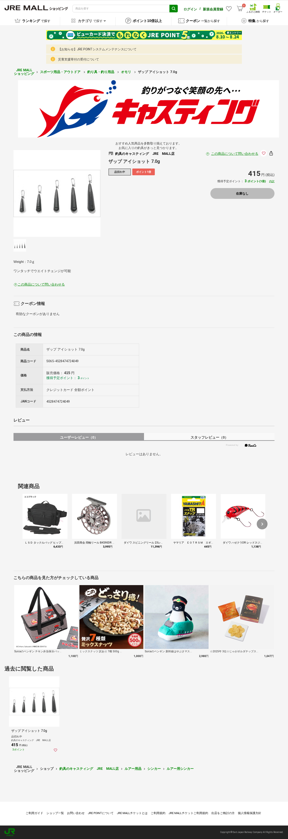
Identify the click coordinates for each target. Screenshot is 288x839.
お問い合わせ (76, 813)
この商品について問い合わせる (234, 154)
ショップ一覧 (55, 813)
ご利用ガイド (34, 813)
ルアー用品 (133, 769)
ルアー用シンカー (180, 769)
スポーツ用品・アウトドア (60, 72)
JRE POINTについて (101, 813)
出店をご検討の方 (223, 813)
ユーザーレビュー (79, 437)
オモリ (126, 72)
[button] (262, 524)
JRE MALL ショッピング (24, 72)
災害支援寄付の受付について (78, 59)
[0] (240, 8)
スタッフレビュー (209, 437)
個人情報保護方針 (249, 813)
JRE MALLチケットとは (132, 813)
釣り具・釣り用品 (101, 72)
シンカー (154, 769)
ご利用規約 (158, 813)
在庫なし (242, 193)
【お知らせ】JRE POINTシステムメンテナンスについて (97, 49)
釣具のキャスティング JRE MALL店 (89, 769)
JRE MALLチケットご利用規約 (188, 813)
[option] (57, 193)
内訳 (271, 181)
